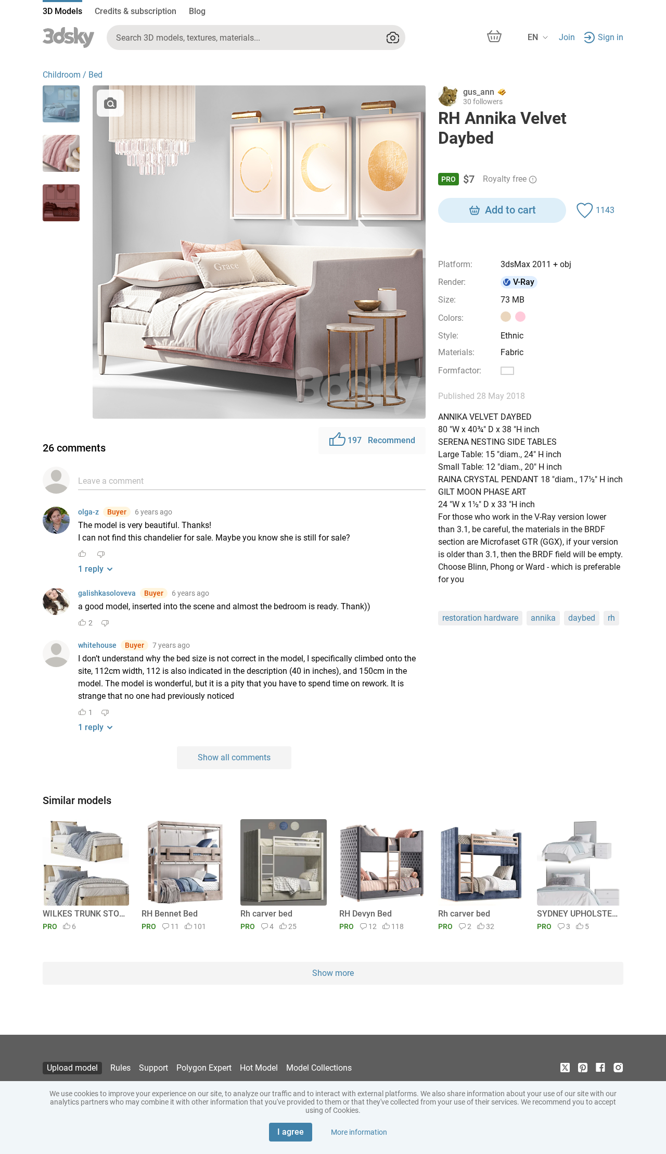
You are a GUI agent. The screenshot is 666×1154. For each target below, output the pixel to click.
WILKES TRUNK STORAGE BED (84, 914)
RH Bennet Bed (170, 914)
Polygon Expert (204, 1068)
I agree (290, 1132)
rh (611, 618)
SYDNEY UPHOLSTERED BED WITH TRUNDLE (578, 914)
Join (567, 37)
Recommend (381, 440)
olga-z (88, 512)
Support (153, 1068)
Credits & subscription (135, 11)
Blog (197, 11)
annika (543, 618)
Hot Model (259, 1068)
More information (359, 1132)
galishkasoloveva (107, 593)
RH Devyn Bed (365, 914)
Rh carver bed (266, 914)
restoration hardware (480, 618)
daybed (581, 618)
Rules (120, 1068)
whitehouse (97, 645)
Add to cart (510, 210)
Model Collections (319, 1068)
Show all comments (234, 757)
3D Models (62, 11)
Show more (333, 973)
